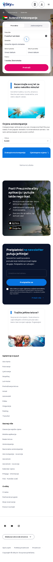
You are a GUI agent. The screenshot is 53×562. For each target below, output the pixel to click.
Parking (5, 411)
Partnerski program (10, 497)
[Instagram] (18, 525)
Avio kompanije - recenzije (12, 454)
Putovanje (6, 366)
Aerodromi (6, 459)
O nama (5, 492)
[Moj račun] (42, 4)
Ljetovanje (6, 371)
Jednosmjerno (36, 25)
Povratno (14, 25)
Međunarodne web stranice (16, 537)
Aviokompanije (12, 12)
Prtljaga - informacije (10, 474)
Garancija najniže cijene (11, 429)
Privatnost (36, 548)
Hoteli (4, 391)
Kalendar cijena (8, 469)
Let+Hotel (6, 381)
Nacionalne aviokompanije (12, 449)
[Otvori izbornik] (49, 4)
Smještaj (5, 376)
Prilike (4, 401)
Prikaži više (36, 298)
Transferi (6, 416)
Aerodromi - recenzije (10, 464)
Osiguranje (6, 406)
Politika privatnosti (21, 548)
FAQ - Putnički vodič (10, 479)
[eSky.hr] (3, 12)
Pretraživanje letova (10, 386)
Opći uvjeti (6, 548)
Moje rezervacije (8, 502)
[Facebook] (4, 525)
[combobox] (24, 36)
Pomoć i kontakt (8, 507)
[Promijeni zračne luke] (26, 39)
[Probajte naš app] (35, 4)
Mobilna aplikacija (9, 434)
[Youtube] (11, 525)
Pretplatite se (26, 282)
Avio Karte (6, 361)
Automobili (6, 396)
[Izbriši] (46, 35)
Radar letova (7, 439)
